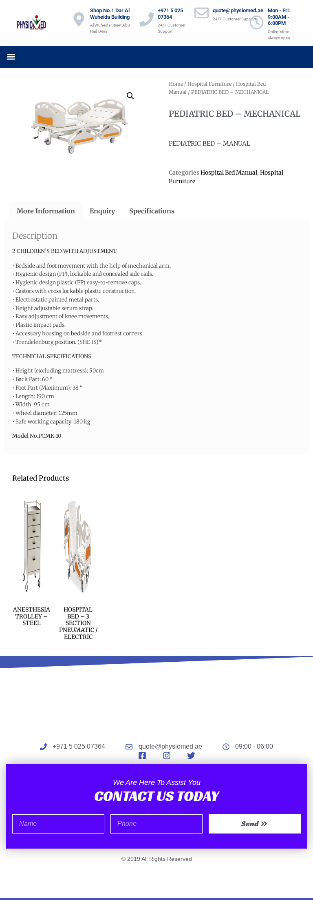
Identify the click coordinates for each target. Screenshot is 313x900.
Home (176, 84)
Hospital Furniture (209, 84)
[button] (11, 57)
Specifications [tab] (151, 211)
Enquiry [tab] (102, 211)
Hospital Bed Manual (229, 172)
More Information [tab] (46, 211)
